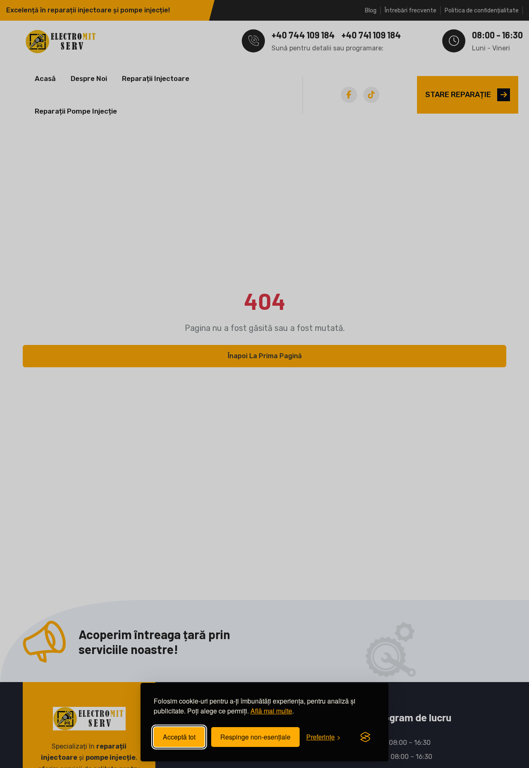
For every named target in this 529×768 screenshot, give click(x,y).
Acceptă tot (179, 737)
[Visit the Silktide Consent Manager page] (365, 737)
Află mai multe (271, 711)
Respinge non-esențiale (255, 737)
